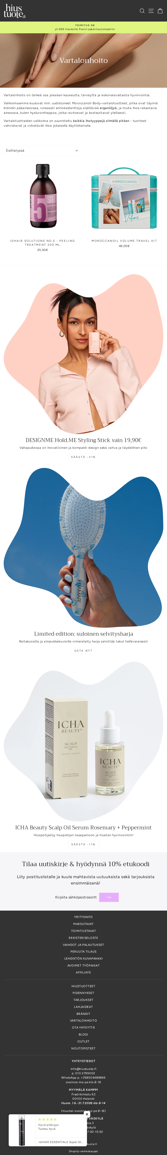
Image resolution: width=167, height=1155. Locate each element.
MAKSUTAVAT (83, 924)
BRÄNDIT (83, 1013)
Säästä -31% (83, 457)
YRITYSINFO (83, 917)
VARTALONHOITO (83, 1020)
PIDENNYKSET (83, 993)
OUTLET (83, 1041)
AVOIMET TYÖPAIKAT (83, 965)
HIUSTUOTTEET (83, 986)
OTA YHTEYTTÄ (83, 1027)
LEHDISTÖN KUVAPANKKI (83, 958)
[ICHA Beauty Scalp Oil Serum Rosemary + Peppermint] (83, 741)
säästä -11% (83, 844)
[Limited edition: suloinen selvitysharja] (83, 548)
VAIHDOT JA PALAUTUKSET (83, 945)
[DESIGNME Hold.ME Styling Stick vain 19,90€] (83, 354)
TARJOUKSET (83, 1000)
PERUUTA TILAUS (83, 951)
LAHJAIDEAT (83, 1007)
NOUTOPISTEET (83, 1048)
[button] (87, 1114)
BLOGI (83, 1034)
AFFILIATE (83, 972)
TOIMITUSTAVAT (83, 931)
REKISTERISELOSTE (83, 938)
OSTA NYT (83, 650)
